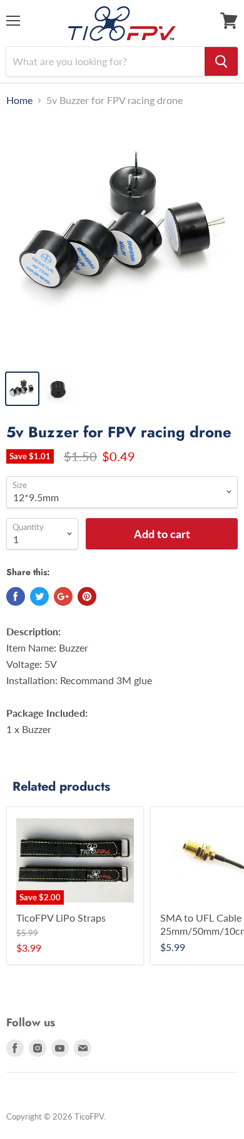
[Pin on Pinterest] (87, 596)
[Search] (221, 61)
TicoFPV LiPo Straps (61, 917)
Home (19, 100)
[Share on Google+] (63, 596)
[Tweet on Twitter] (39, 596)
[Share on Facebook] (15, 596)
